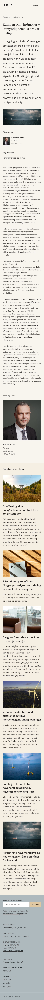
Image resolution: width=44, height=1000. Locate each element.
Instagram (7, 986)
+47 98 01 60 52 (9, 454)
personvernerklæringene (13, 913)
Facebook (7, 979)
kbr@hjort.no (16, 143)
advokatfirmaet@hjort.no (13, 951)
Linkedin (6, 983)
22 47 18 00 (14, 945)
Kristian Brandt (9, 444)
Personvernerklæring (11, 996)
